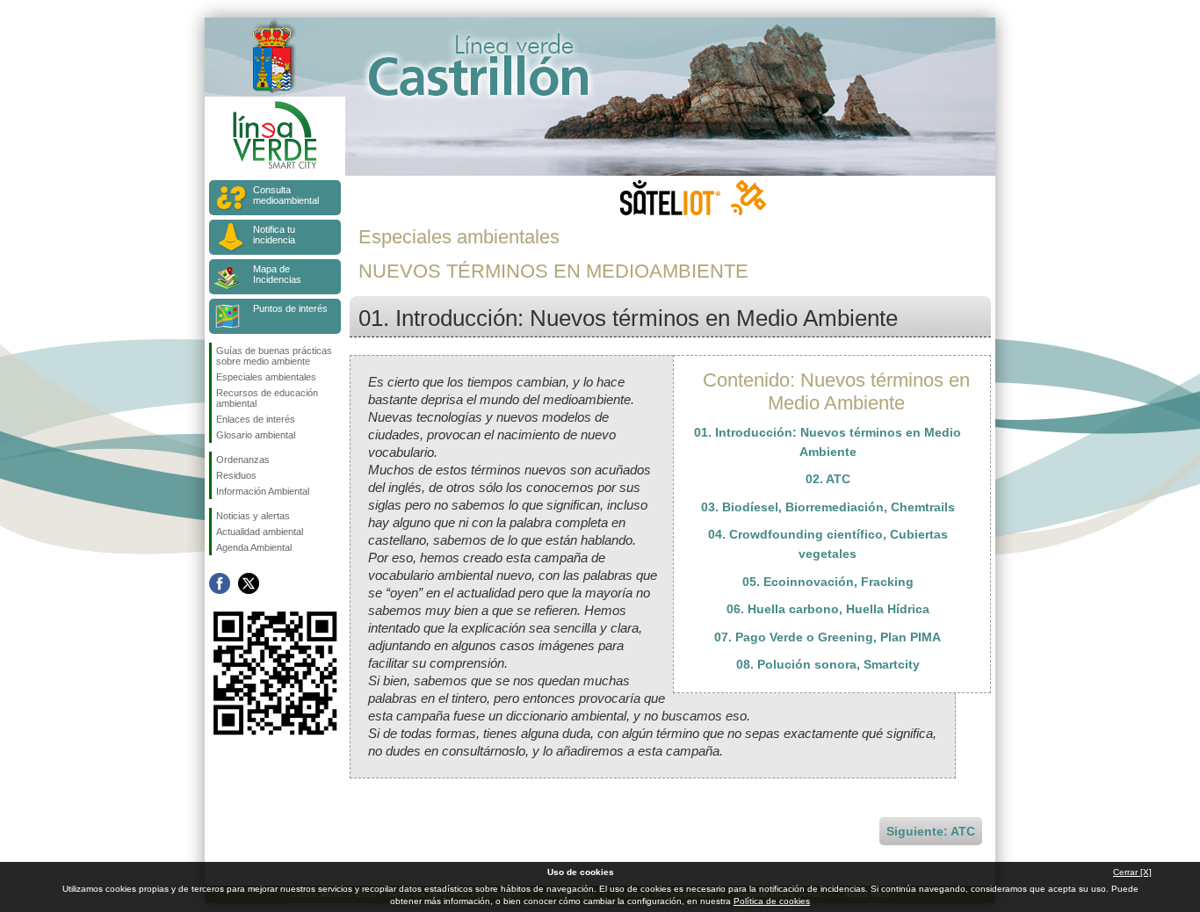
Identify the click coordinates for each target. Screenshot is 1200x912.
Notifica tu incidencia (274, 234)
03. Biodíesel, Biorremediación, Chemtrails (828, 507)
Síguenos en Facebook (219, 583)
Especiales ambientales (266, 377)
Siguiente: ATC (930, 831)
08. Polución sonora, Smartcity (828, 664)
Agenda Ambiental (254, 547)
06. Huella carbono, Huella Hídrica (828, 609)
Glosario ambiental (255, 435)
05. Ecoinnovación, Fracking (828, 582)
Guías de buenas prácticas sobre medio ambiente (274, 355)
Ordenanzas (243, 459)
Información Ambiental (262, 491)
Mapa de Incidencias (277, 274)
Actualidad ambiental (259, 531)
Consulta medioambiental (286, 195)
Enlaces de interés (255, 419)
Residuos (236, 475)
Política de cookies (772, 901)
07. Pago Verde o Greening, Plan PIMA (827, 637)
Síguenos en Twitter (248, 583)
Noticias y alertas (253, 515)
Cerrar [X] (1132, 872)
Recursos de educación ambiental (267, 398)
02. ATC (828, 479)
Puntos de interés (290, 308)
